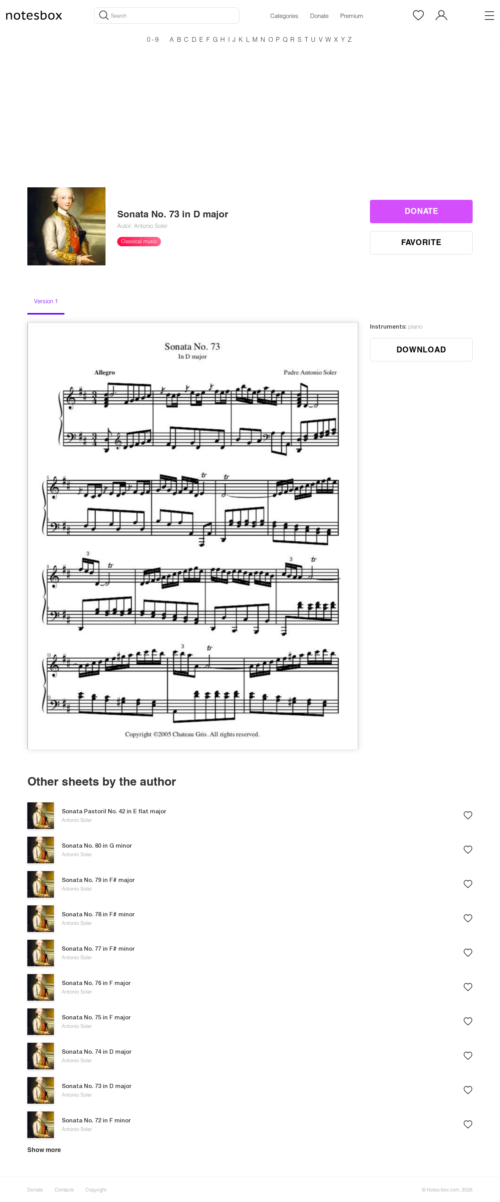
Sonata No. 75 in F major (96, 1018)
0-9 (153, 39)
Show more (44, 1149)
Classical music (139, 241)
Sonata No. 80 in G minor (97, 846)
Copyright (96, 1189)
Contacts (64, 1189)
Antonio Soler (77, 820)
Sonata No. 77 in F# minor (98, 949)
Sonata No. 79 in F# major (98, 880)
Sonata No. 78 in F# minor (98, 915)
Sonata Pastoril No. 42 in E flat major (114, 811)
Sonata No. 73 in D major (97, 1086)
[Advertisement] (250, 101)
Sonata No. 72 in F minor (96, 1121)
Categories (284, 15)
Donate (319, 15)
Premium (351, 15)
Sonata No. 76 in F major (96, 983)
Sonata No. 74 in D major (97, 1052)
